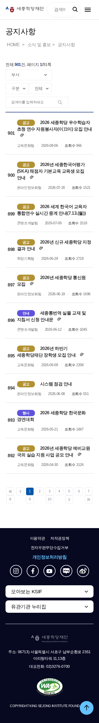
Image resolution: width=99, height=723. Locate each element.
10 (49, 499)
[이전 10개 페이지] (20, 491)
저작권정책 (59, 538)
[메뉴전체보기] (88, 10)
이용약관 (37, 538)
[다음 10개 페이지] (69, 499)
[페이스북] (33, 571)
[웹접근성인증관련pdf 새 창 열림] (49, 687)
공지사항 (66, 44)
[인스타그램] (16, 571)
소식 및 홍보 (39, 44)
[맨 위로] (87, 708)
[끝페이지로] (89, 499)
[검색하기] (75, 9)
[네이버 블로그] (66, 571)
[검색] (62, 102)
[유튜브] (49, 571)
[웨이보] (83, 571)
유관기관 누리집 (28, 606)
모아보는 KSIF (26, 591)
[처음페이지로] (10, 491)
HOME (14, 44)
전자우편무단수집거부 (49, 548)
